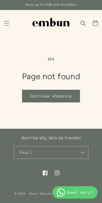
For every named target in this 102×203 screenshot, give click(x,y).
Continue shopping (51, 96)
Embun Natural (41, 193)
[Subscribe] (82, 152)
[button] (7, 23)
